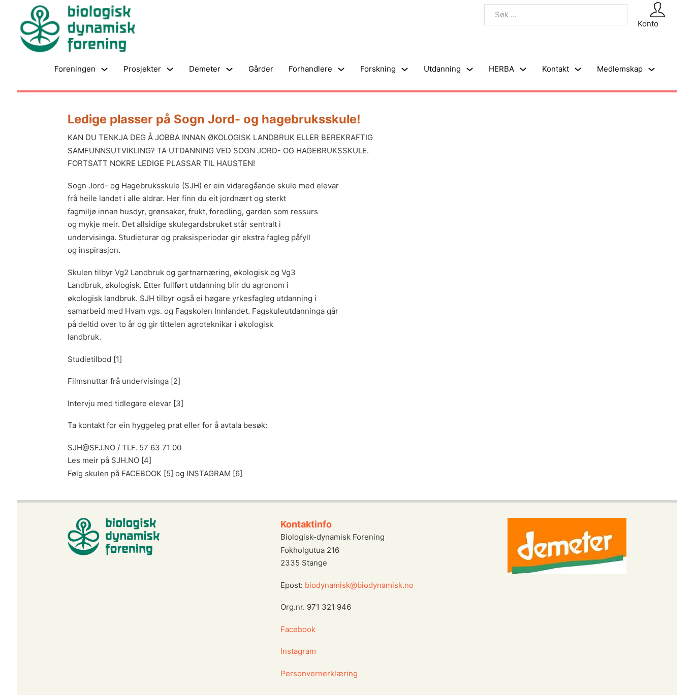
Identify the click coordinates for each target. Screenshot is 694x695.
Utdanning (442, 69)
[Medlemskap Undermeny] (651, 69)
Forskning (378, 69)
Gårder (260, 69)
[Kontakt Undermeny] (578, 69)
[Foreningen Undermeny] (104, 69)
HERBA (501, 69)
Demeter (204, 69)
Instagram (299, 651)
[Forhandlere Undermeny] (341, 69)
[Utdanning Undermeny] (470, 69)
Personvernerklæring (319, 673)
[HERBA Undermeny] (523, 69)
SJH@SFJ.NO (91, 447)
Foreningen (75, 69)
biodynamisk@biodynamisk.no (359, 585)
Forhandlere (310, 69)
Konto (648, 23)
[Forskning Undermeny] (404, 69)
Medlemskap (620, 69)
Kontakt (555, 69)
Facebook (298, 629)
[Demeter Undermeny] (229, 69)
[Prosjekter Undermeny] (170, 69)
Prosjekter (142, 69)
